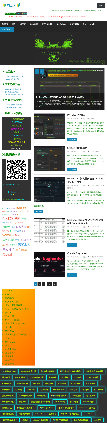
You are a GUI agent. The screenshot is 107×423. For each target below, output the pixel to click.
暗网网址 (5, 231)
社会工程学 (25, 239)
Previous (37, 71)
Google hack (61, 24)
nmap (4, 214)
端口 (3, 245)
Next (42, 71)
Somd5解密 (34, 24)
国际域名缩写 (16, 148)
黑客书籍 (13, 245)
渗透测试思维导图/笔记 (16, 334)
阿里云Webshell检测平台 (14, 105)
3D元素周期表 (17, 135)
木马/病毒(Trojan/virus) (16, 323)
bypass (4, 211)
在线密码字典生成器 (16, 142)
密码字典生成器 (47, 24)
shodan (93, 24)
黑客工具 (24, 244)
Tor (18, 214)
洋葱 (23, 231)
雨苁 (84, 119)
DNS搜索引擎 (74, 24)
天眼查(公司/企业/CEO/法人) (15, 76)
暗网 (13, 24)
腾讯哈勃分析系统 (11, 92)
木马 (11, 231)
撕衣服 (17, 132)
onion (8, 214)
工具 (15, 222)
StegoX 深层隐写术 (77, 147)
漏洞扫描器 (8, 239)
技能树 (91, 119)
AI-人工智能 (6, 29)
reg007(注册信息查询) (12, 79)
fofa (84, 24)
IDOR (21, 211)
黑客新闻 (5, 24)
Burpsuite (9, 297)
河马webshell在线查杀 (13, 107)
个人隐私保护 (94, 151)
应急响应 (20, 223)
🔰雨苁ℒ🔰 (11, 5)
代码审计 (23, 219)
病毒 (17, 240)
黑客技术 (70, 188)
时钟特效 (17, 139)
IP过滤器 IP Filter (76, 115)
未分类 (8, 327)
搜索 (100, 6)
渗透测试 (93, 257)
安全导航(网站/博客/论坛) (17, 308)
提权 (13, 227)
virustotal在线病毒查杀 (13, 89)
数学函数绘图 (16, 145)
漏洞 (17, 235)
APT (3, 208)
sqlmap (14, 214)
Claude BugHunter (77, 253)
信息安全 (5, 222)
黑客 (7, 245)
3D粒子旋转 (17, 122)
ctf (8, 211)
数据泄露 (21, 226)
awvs (8, 208)
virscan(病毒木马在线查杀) (14, 95)
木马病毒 (17, 231)
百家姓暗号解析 (16, 129)
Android (9, 290)
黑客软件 (7, 254)
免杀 (11, 223)
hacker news (16, 211)
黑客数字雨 (17, 125)
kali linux (27, 211)
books (13, 208)
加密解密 (23, 24)
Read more (72, 139)
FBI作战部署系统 (17, 119)
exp (11, 211)
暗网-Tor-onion (12, 319)
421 (50, 284)
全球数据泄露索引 (13, 305)
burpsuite (21, 207)
